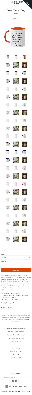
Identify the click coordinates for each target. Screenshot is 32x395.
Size (2, 247)
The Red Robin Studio (16, 3)
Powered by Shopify (26, 391)
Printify (16, 13)
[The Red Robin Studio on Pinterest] (16, 381)
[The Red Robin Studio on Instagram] (19, 381)
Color (2, 254)
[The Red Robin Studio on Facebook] (13, 381)
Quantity (3, 261)
